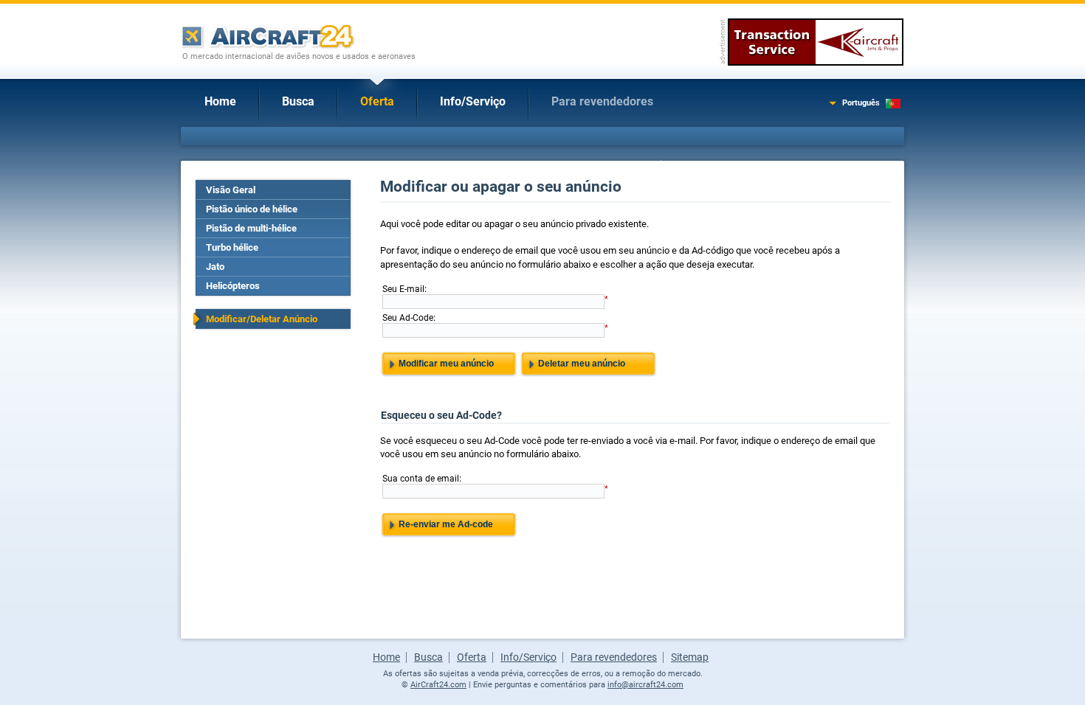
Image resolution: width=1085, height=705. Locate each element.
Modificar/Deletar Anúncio (261, 318)
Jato (215, 266)
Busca (298, 101)
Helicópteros (233, 285)
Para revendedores (602, 101)
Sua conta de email (420, 478)
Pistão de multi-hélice (251, 228)
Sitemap (690, 657)
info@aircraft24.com (645, 685)
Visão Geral (230, 189)
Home (220, 101)
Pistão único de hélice (251, 209)
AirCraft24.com (438, 685)
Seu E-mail (403, 289)
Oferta (377, 101)
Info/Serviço (473, 101)
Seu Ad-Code (407, 318)
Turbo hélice (232, 247)
